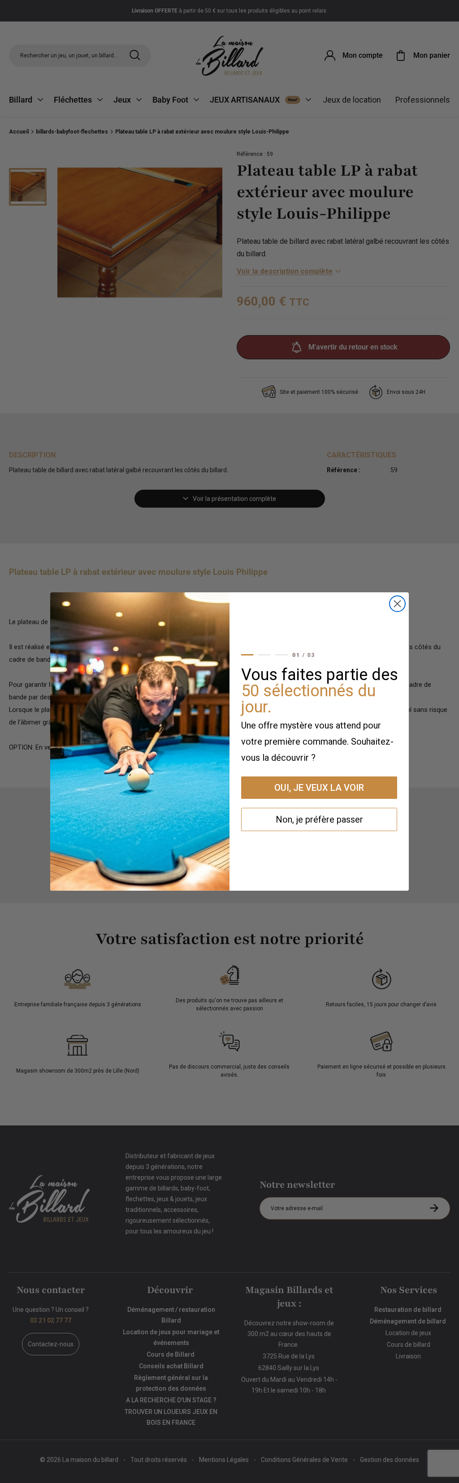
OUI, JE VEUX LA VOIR (319, 787)
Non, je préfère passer (319, 819)
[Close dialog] (397, 604)
